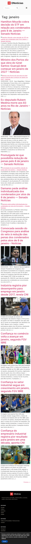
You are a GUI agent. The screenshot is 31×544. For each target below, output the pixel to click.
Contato (3, 522)
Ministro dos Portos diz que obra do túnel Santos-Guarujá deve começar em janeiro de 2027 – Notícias (15, 65)
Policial (2, 514)
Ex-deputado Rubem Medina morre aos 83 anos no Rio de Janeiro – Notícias (15, 104)
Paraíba (2, 507)
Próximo (27, 482)
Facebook (3, 530)
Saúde (2, 512)
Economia (3, 510)
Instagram (3, 529)
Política (2, 509)
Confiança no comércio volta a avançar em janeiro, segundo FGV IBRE (15, 338)
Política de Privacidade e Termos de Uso (10, 520)
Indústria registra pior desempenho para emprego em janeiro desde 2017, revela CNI (14, 290)
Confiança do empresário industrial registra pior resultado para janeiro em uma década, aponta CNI (14, 436)
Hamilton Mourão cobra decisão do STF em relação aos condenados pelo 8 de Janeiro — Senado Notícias (15, 27)
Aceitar (4, 541)
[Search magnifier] (17, 8)
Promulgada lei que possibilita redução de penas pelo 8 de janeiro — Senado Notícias (15, 160)
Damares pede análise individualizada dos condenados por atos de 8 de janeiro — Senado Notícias (15, 194)
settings (4, 538)
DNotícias (17, 3)
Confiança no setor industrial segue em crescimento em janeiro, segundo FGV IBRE (15, 387)
